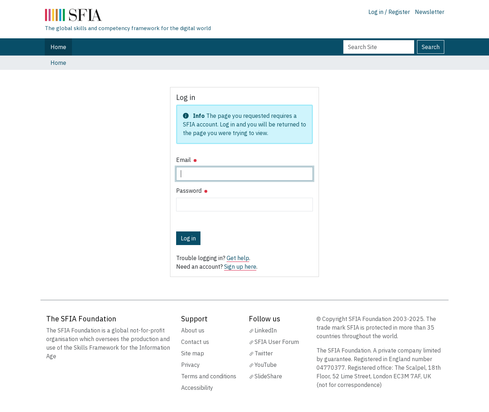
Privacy (190, 364)
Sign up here (240, 266)
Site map (192, 353)
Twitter (264, 353)
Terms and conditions (208, 376)
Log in (188, 238)
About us (192, 330)
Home (58, 47)
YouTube (266, 364)
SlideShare (268, 376)
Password (189, 190)
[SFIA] (128, 16)
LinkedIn (266, 330)
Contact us (195, 341)
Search (431, 47)
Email (184, 159)
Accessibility (197, 387)
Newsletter (429, 11)
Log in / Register (389, 11)
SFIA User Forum (277, 341)
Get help (238, 258)
